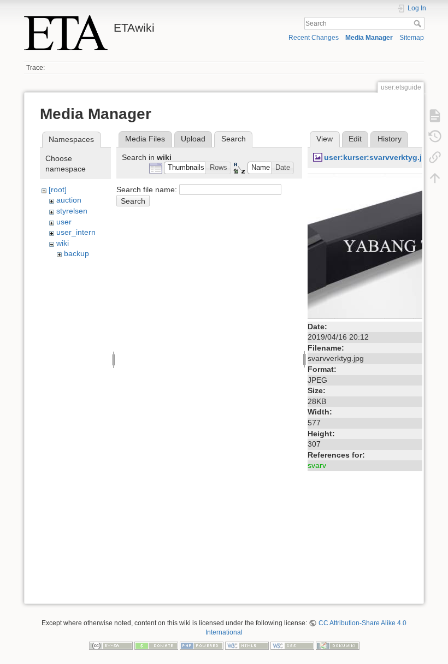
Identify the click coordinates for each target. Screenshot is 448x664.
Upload (193, 138)
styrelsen (71, 210)
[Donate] (156, 645)
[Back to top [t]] (434, 178)
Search (419, 23)
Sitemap (411, 38)
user (64, 221)
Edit (355, 138)
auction (68, 199)
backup (76, 253)
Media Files (145, 138)
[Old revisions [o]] (434, 136)
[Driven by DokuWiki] (337, 645)
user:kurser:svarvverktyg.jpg (378, 157)
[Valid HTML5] (247, 645)
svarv (317, 465)
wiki (62, 243)
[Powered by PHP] (201, 645)
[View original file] (365, 245)
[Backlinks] (434, 157)
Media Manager (369, 38)
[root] (58, 189)
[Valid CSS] (292, 645)
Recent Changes (313, 38)
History (390, 138)
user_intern (76, 232)
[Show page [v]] (434, 115)
